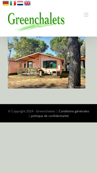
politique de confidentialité (50, 116)
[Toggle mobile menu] (86, 14)
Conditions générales (74, 111)
